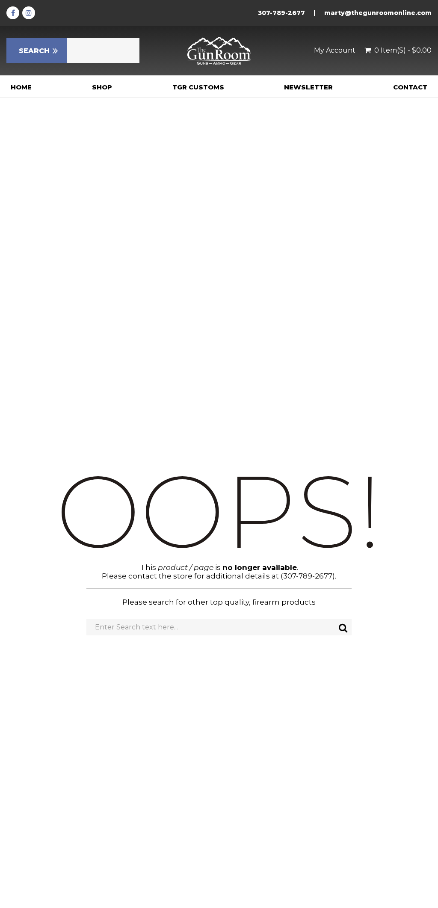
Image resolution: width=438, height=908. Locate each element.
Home (21, 87)
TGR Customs (198, 87)
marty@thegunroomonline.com (378, 13)
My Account (334, 50)
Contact (410, 87)
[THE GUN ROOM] (218, 51)
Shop (102, 87)
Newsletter (308, 87)
